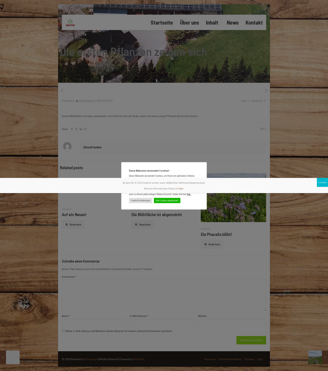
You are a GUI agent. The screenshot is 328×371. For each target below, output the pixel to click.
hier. (189, 194)
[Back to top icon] (311, 364)
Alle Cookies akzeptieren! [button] (167, 200)
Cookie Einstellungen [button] (140, 200)
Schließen (322, 182)
